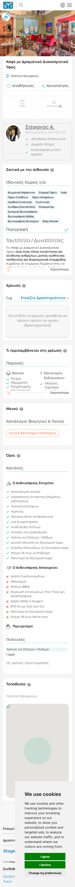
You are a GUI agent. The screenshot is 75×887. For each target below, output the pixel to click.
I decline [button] (45, 864)
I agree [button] (45, 856)
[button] (37, 269)
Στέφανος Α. (39, 127)
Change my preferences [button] (45, 873)
